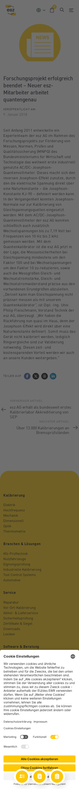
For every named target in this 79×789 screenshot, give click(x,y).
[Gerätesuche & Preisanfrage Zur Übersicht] (57, 777)
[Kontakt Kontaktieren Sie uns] (22, 777)
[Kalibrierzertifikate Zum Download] (39, 777)
